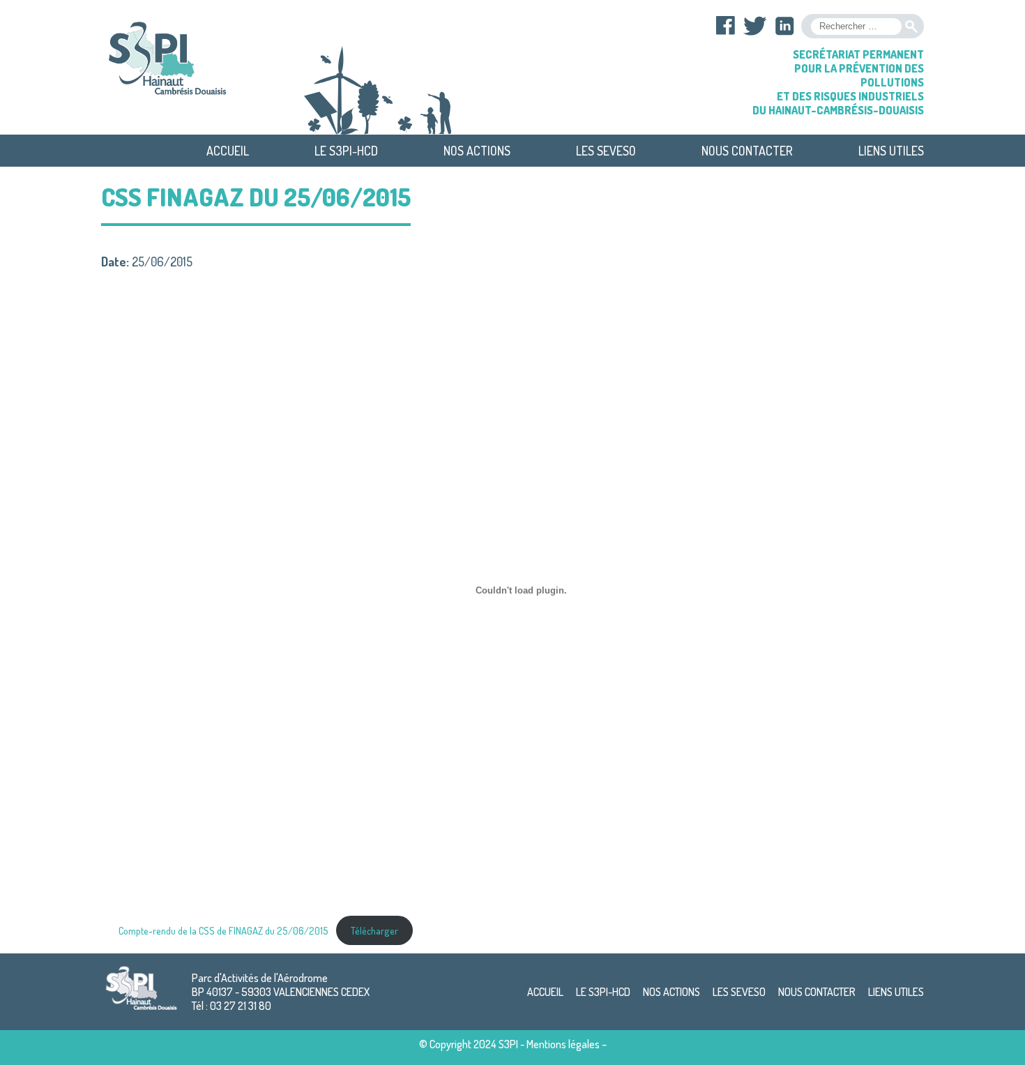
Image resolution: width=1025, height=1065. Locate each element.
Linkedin (784, 26)
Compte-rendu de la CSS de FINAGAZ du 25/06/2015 (223, 930)
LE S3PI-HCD (346, 150)
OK (911, 26)
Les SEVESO (606, 150)
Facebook (726, 26)
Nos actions (476, 150)
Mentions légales (563, 1044)
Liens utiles (891, 150)
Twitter (755, 26)
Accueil (227, 150)
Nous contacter (747, 150)
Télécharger (374, 930)
